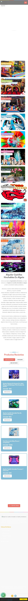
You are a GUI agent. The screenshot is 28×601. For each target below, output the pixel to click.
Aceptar (23, 599)
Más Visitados (13, 363)
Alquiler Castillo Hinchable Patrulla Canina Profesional (12, 413)
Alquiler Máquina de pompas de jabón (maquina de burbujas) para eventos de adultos (13, 385)
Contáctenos (15, 505)
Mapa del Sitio (6, 541)
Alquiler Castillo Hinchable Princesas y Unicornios (13, 469)
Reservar (8, 391)
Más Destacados (9, 359)
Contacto (4, 538)
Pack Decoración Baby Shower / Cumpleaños (11, 441)
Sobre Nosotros (5, 533)
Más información (10, 599)
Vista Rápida (15, 380)
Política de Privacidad (6, 535)
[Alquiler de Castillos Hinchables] (14, 374)
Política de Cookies (6, 530)
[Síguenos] (12, 596)
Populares (20, 359)
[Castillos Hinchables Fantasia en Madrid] (5, 3)
